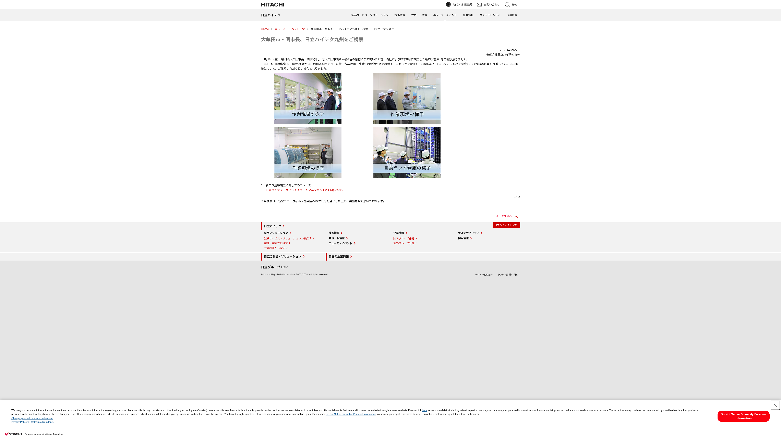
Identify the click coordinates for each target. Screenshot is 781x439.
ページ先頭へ (504, 216)
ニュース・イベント (445, 15)
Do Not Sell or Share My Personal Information (351, 414)
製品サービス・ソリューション (369, 15)
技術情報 (400, 15)
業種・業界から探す (276, 243)
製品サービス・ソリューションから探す (288, 238)
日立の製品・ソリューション (282, 256)
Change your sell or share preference (32, 418)
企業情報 (468, 15)
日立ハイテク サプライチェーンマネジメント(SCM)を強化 (304, 190)
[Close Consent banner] (775, 405)
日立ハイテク (272, 226)
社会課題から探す (274, 248)
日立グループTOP (274, 267)
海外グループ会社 (403, 243)
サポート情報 (419, 15)
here (424, 410)
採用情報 (512, 15)
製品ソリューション (276, 233)
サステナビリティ (490, 15)
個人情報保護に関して (509, 274)
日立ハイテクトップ (506, 225)
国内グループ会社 (403, 238)
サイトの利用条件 (484, 274)
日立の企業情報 (339, 256)
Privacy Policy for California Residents (32, 422)
